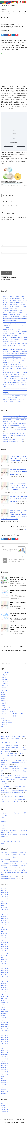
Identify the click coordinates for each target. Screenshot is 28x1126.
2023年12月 (4, 955)
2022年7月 (4, 987)
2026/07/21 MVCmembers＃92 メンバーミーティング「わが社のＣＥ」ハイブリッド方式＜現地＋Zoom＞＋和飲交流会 (15, 306)
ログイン (3, 1105)
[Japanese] (19, 1)
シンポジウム (6, 707)
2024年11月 (4, 931)
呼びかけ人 (4, 815)
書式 (3, 817)
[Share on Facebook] (6, 35)
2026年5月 (4, 892)
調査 (4, 679)
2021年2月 (4, 1022)
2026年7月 (4, 888)
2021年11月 (4, 1002)
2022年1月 (4, 998)
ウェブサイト (4, 259)
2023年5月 (4, 968)
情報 (21, 526)
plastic (4, 724)
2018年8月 (4, 1082)
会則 (3, 819)
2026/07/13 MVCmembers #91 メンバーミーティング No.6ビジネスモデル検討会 (18, 499)
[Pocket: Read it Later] (16, 35)
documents (3, 823)
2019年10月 (4, 1054)
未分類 (3, 703)
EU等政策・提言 (7, 722)
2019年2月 (4, 1072)
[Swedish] (5, 3)
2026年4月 (4, 894)
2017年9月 (4, 1093)
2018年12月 (4, 1076)
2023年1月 (4, 976)
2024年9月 (4, 935)
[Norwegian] (23, 1)
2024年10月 (4, 933)
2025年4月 (4, 920)
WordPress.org (4, 1111)
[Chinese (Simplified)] (5, 1)
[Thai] (7, 3)
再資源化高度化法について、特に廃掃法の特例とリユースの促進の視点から (18, 579)
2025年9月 (4, 909)
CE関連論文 (6, 720)
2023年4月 (4, 970)
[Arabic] (1, 1)
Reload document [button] (8, 146)
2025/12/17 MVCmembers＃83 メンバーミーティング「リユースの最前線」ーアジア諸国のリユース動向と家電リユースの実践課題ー (15, 374)
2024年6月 (4, 942)
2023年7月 (4, 964)
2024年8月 (4, 938)
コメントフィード (5, 1109)
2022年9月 (4, 983)
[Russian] (1, 3)
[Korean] (21, 1)
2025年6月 (4, 916)
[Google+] (9, 35)
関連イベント (5, 726)
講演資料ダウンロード (6, 843)
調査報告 (6, 681)
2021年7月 (4, 1011)
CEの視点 (4, 675)
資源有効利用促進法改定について (11, 439)
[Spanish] (3, 3)
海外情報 (25, 526)
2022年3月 (4, 994)
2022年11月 (4, 981)
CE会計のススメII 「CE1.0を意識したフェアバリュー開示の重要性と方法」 (18, 627)
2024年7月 (4, 940)
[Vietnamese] (9, 3)
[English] (9, 1)
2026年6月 (4, 890)
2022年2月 (4, 996)
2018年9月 (4, 1080)
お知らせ (4, 685)
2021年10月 (4, 1005)
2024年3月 (4, 948)
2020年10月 (5, 1031)
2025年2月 (4, 925)
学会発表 (4, 696)
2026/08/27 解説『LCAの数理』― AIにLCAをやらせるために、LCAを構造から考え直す (18, 458)
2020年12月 (5, 1026)
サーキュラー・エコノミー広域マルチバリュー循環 (13, 813)
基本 (3, 694)
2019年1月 (4, 1074)
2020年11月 (4, 1028)
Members (3, 828)
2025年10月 (4, 907)
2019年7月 (4, 1061)
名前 (2, 245)
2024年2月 (4, 951)
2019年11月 (4, 1052)
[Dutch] (7, 1)
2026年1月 (4, 901)
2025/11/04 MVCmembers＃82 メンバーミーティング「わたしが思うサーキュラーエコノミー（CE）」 (15, 384)
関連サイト (3, 821)
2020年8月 (4, 1035)
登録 (2, 1103)
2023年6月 (4, 966)
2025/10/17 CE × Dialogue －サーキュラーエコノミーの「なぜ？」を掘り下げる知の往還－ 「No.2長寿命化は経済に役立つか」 (15, 395)
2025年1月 (4, 927)
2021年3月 (4, 1020)
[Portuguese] (25, 1)
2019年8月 (4, 1059)
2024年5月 (4, 944)
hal (22, 439)
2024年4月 (4, 946)
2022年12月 (4, 979)
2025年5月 (4, 918)
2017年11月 (4, 1091)
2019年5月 (4, 1065)
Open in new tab (21, 146)
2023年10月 (4, 959)
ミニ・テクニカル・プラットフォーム (12, 713)
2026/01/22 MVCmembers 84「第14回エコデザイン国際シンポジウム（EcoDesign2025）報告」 (15, 368)
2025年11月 (4, 905)
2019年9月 (4, 1056)
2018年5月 (4, 1089)
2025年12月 (4, 903)
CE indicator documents (7, 839)
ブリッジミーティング (8, 711)
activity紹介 (5, 672)
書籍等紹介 (4, 700)
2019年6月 (4, 1063)
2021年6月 (4, 1013)
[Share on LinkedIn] (13, 35)
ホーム (3, 17)
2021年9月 (4, 1007)
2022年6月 (4, 989)
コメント (3, 223)
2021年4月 (4, 1018)
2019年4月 (4, 1067)
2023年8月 (4, 961)
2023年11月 (4, 957)
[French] (11, 1)
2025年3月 (5, 922)
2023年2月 (4, 974)
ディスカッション (13, 17)
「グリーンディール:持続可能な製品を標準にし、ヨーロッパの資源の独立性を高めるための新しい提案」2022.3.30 (15, 417)
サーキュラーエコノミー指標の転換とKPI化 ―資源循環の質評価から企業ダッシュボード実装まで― (15, 345)
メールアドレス (5, 252)
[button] (3, 9)
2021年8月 (4, 1009)
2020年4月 (4, 1043)
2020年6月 (4, 1039)
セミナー (5, 709)
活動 (3, 705)
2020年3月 (4, 1046)
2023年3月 (4, 972)
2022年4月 (4, 992)
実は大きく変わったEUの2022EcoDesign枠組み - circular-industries (15, 435)
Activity (3, 826)
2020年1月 (4, 1048)
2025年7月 (4, 914)
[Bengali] (3, 1)
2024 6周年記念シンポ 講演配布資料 (10, 841)
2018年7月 (4, 1085)
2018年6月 (4, 1087)
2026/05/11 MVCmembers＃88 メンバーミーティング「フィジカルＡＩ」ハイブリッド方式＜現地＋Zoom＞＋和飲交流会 (15, 339)
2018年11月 (4, 1078)
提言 (4, 677)
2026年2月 (4, 899)
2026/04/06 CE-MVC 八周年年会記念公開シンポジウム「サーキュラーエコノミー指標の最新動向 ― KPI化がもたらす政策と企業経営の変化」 (15, 351)
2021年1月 (4, 1024)
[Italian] (17, 1)
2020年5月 (4, 1041)
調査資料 (6, 683)
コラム (3, 688)
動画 (3, 692)
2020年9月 (4, 1033)
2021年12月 (4, 1000)
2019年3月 (4, 1069)
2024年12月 (4, 929)
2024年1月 (4, 953)
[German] (13, 1)
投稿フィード (4, 1107)
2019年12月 (4, 1050)
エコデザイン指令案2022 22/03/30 (12, 433)
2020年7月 (4, 1037)
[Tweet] (2, 35)
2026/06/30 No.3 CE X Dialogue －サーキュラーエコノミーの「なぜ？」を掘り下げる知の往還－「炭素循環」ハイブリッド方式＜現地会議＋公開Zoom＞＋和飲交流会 (14, 514)
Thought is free (22, 1122)
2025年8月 (4, 912)
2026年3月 (4, 896)
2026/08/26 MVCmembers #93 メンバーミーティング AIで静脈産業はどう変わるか (18, 472)
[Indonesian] (15, 1)
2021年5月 (4, 1015)
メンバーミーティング (9, 716)
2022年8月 (4, 985)
